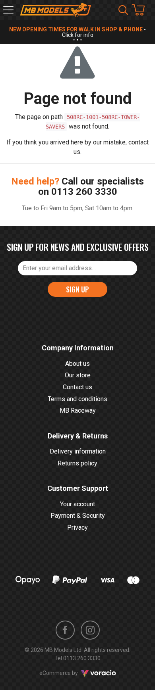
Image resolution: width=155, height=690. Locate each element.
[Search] (123, 10)
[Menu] (8, 10)
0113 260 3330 (84, 191)
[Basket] (142, 10)
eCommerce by (68, 673)
